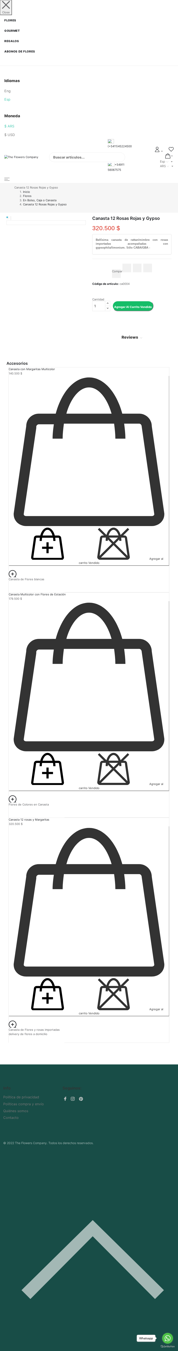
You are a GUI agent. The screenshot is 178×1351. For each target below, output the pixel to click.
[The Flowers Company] (23, 157)
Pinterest (147, 268)
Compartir (126, 268)
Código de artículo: (105, 283)
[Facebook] (65, 1099)
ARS (163, 166)
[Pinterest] (81, 1099)
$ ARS (9, 126)
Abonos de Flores (19, 51)
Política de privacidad (21, 1097)
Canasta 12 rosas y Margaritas (29, 819)
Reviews (130, 337)
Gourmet (12, 30)
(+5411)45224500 (120, 146)
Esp (7, 99)
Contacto (11, 1117)
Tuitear (137, 268)
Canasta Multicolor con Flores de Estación (37, 594)
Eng (7, 91)
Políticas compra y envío (23, 1104)
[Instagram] (72, 1099)
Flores (10, 20)
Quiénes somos (15, 1111)
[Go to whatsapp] (167, 1338)
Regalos (11, 41)
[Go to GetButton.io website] (168, 1346)
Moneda (12, 116)
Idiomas (12, 80)
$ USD (9, 135)
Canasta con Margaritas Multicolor (32, 369)
